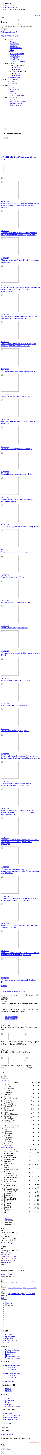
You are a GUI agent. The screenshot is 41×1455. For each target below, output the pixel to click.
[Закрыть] (9, 1449)
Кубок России (15, 56)
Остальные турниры (17, 62)
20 (4, 1258)
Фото (12, 87)
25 (15, 1258)
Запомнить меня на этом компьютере (18, 27)
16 (10, 1257)
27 (4, 1260)
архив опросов (6, 1274)
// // (4, 1449)
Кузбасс (12, 81)
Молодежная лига (16, 60)
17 (13, 1257)
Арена (12, 50)
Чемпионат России (17, 54)
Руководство (14, 44)
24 (13, 1258)
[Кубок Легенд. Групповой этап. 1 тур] (11, 1240)
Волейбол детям (16, 103)
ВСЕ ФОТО (9, 1262)
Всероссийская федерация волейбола (21, 1294)
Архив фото (14, 89)
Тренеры (17, 69)
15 (8, 1257)
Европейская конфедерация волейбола (22, 1288)
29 (2, 1253)
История (13, 42)
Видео (12, 91)
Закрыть (37, 15)
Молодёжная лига (7, 1148)
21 (6, 1258)
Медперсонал (15, 77)
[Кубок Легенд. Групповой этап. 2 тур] (11, 1243)
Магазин (13, 99)
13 (4, 1257)
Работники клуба (16, 48)
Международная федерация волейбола (22, 1282)
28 (6, 1260)
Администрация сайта (18, 101)
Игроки (17, 67)
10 (8, 1255)
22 (8, 1258)
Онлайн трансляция (17, 95)
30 (4, 1253)
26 (2, 1260)
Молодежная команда (13, 1373)
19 (2, 1258)
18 (15, 1257)
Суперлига (5, 1080)
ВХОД (3, 36)
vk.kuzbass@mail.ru (12, 7)
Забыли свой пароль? (9, 32)
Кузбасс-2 (13, 83)
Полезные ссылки (16, 105)
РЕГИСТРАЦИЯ (13, 36)
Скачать (13, 93)
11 (10, 1255)
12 (2, 1257)
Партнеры (13, 46)
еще (2, 1298)
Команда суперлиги (12, 1365)
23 (10, 1258)
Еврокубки (14, 58)
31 (6, 1253)
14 (6, 1257)
